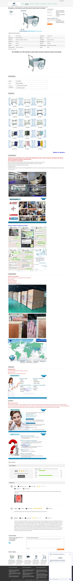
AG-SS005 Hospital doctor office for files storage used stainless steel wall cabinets (36, 562)
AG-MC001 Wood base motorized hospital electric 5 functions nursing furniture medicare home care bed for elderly (42, 571)
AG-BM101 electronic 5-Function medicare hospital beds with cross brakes (41, 577)
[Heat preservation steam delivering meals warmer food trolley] (20, 557)
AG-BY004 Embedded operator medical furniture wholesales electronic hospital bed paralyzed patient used (42, 574)
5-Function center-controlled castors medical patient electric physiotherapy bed (28, 577)
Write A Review (21, 476)
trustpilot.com (18, 488)
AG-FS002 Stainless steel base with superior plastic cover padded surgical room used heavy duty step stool (28, 562)
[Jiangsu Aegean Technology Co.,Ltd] (14, 4)
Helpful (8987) (27, 488)
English (63, 0)
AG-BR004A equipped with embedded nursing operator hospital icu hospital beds (15, 574)
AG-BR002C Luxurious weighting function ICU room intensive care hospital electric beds (14, 571)
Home (23, 3)
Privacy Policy (13, 580)
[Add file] (50, 579)
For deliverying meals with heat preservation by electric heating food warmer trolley (12, 562)
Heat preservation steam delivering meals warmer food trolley (20, 561)
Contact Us (50, 3)
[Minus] (70, 554)
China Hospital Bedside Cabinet (21, 580)
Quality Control (44, 3)
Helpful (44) (50, 508)
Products (27, 3)
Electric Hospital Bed (13, 567)
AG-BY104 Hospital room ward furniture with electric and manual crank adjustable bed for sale (29, 574)
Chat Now (55, 3)
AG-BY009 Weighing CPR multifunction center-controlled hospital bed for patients (29, 571)
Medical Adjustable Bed (41, 567)
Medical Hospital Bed (26, 567)
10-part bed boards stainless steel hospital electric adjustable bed (14, 576)
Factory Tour (37, 3)
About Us (31, 3)
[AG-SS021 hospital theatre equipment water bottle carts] (44, 557)
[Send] (70, 579)
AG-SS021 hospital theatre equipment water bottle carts (44, 561)
